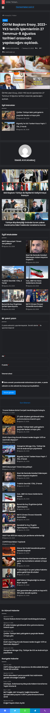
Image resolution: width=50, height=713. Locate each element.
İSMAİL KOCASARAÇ (12, 48)
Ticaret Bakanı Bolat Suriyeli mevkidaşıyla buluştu (23, 410)
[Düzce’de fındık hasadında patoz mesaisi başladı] (8, 551)
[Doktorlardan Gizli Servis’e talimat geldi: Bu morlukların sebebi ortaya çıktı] (8, 561)
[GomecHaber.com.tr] (25, 7)
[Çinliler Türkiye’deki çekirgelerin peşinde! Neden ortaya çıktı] (8, 115)
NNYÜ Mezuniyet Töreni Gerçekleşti (11, 242)
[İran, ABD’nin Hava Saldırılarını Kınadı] (37, 272)
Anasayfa (7, 15)
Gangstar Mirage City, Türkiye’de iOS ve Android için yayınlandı (31, 447)
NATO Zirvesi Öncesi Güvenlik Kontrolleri (34, 305)
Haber (14, 15)
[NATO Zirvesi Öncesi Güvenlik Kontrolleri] (37, 295)
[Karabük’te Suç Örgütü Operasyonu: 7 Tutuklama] (8, 528)
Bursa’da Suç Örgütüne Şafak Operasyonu (12, 305)
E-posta (5, 365)
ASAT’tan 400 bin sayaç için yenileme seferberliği (23, 535)
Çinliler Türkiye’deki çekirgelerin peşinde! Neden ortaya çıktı (27, 2)
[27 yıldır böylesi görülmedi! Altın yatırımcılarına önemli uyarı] (8, 419)
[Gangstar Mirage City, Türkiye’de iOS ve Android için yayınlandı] (8, 449)
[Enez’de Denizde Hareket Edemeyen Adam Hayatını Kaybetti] (37, 246)
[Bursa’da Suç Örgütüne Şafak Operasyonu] (13, 295)
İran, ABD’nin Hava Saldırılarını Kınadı (33, 282)
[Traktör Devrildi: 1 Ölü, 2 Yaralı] (13, 272)
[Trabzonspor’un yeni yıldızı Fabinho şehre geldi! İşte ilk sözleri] (8, 573)
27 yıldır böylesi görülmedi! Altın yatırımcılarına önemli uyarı (30, 417)
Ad (3, 356)
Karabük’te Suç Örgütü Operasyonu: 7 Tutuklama (28, 526)
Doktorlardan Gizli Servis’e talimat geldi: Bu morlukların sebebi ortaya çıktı (32, 561)
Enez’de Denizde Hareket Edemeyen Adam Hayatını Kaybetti (37, 257)
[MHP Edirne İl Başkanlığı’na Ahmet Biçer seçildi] (8, 583)
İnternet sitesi (7, 374)
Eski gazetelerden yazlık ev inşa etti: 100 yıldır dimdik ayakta (32, 591)
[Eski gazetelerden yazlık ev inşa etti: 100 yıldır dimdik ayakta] (8, 593)
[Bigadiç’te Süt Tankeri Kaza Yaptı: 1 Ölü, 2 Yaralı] (8, 126)
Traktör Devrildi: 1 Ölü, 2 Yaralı (12, 282)
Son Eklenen (25, 403)
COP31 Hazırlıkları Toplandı (13, 542)
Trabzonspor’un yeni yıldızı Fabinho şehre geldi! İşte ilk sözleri (32, 571)
